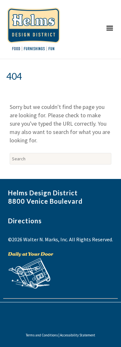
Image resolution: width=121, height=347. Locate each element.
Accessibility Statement (77, 335)
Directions (25, 221)
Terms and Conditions (42, 335)
